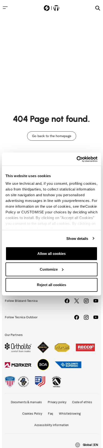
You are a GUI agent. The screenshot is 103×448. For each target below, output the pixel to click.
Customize (49, 269)
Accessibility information (51, 425)
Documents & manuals (26, 402)
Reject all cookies (51, 285)
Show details (77, 238)
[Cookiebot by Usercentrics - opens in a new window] (76, 159)
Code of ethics (82, 402)
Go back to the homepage (51, 136)
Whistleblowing (70, 413)
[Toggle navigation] (5, 7)
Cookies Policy (32, 413)
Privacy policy (57, 402)
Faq (50, 413)
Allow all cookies (51, 254)
